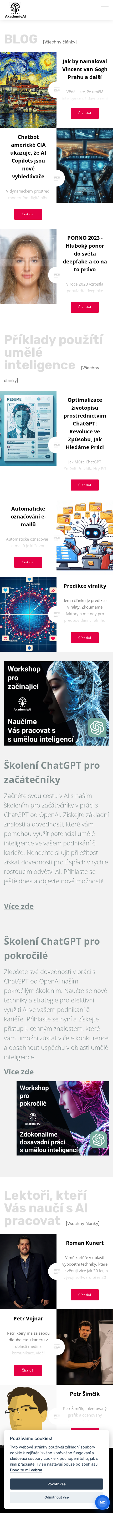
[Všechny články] (60, 42)
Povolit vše (57, 1484)
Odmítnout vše (56, 1497)
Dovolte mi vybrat (26, 1470)
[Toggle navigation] (105, 8)
